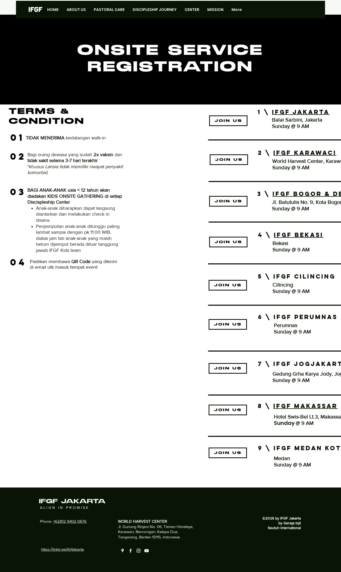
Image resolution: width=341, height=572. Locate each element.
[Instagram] (138, 550)
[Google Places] (122, 550)
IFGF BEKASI (298, 235)
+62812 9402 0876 (70, 521)
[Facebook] (130, 550)
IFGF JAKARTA (301, 112)
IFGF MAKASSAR (305, 406)
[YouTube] (146, 550)
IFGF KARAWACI (304, 152)
